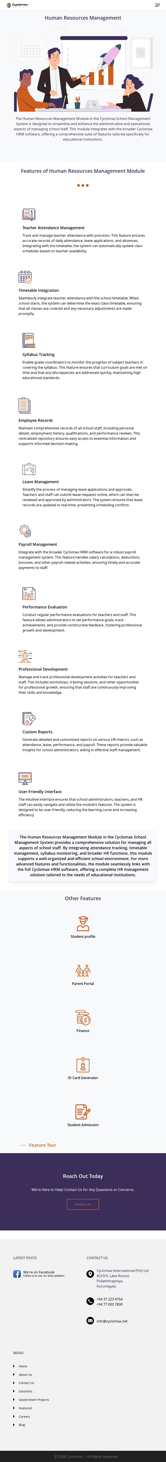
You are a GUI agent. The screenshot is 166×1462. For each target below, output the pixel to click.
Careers (24, 1416)
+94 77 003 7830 (110, 1304)
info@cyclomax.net (112, 1321)
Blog (21, 1425)
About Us (25, 1375)
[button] (157, 5)
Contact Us (26, 1383)
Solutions (25, 1391)
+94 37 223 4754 (110, 1299)
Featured (25, 1408)
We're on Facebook (43, 1274)
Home (22, 1366)
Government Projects (33, 1400)
